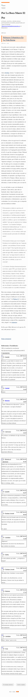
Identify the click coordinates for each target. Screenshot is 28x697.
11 (2, 590)
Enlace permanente (6, 339)
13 (2, 647)
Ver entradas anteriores (8, 684)
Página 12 (16, 299)
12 (2, 635)
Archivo (13, 691)
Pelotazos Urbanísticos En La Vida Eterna (13, 38)
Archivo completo (21, 684)
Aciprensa (14, 322)
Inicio (10, 691)
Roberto (7, 400)
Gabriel (7, 388)
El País (7, 73)
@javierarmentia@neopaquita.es (11, 26)
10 (2, 568)
